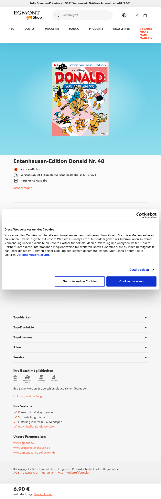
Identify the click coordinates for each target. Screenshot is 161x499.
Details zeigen (139, 269)
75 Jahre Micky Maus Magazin (146, 34)
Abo (11, 29)
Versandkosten (43, 494)
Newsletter (121, 29)
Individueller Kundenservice (36, 426)
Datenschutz (30, 472)
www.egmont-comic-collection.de (34, 452)
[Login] (137, 15)
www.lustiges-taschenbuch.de (31, 448)
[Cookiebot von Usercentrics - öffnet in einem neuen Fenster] (139, 215)
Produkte (96, 29)
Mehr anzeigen (22, 188)
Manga (74, 29)
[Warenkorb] (145, 15)
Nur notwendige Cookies (80, 281)
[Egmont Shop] (27, 15)
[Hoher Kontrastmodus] (124, 15)
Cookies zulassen (131, 281)
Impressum (47, 472)
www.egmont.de (23, 443)
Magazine (52, 29)
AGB (16, 472)
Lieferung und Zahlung (27, 396)
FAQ (60, 472)
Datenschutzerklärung (32, 255)
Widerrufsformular (77, 472)
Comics (30, 29)
